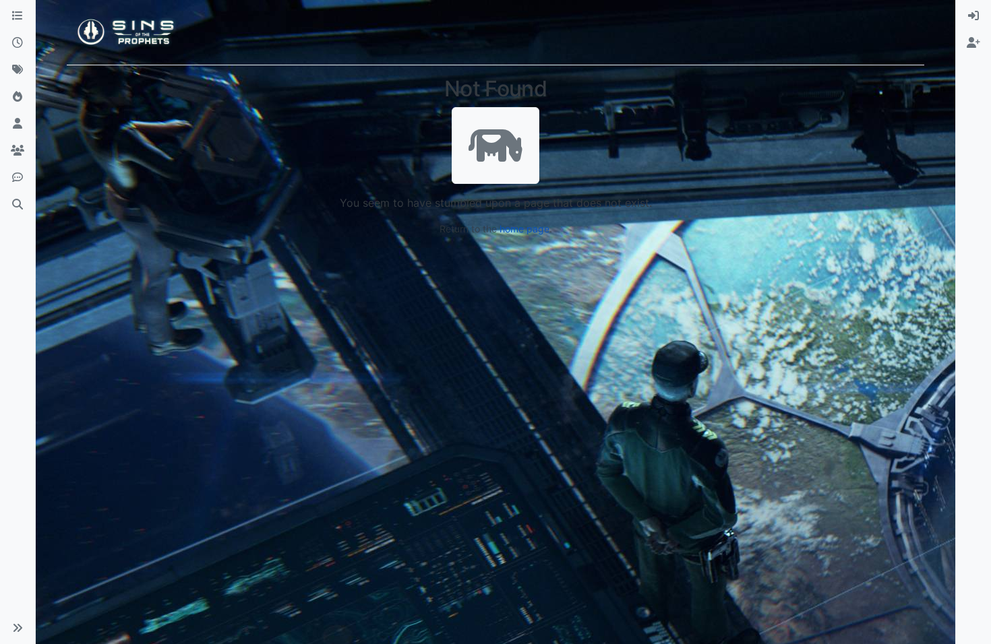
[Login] (973, 16)
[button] (17, 628)
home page (524, 228)
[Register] (973, 43)
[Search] (17, 205)
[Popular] (17, 97)
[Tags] (17, 70)
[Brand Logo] (126, 32)
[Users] (17, 124)
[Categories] (17, 16)
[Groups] (17, 151)
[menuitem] (973, 16)
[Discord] (17, 178)
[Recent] (17, 43)
